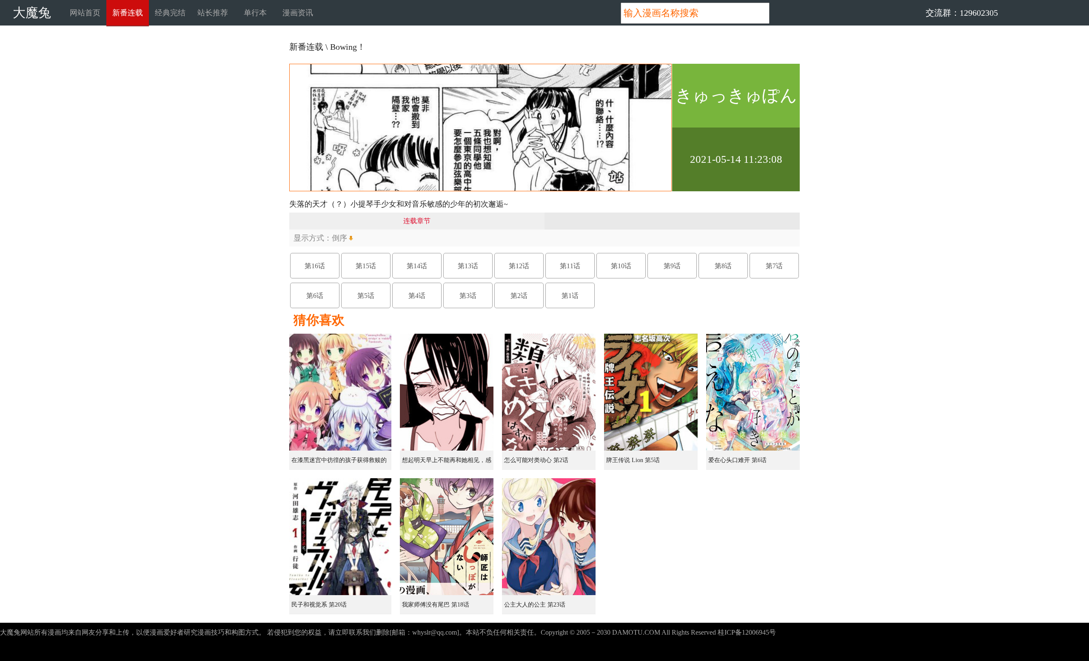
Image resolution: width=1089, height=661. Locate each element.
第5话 (365, 295)
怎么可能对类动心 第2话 (536, 460)
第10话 (621, 266)
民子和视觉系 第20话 (319, 604)
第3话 (467, 295)
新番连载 (127, 13)
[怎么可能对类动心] (549, 392)
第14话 (417, 266)
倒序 (339, 238)
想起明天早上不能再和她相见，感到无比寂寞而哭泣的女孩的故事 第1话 (447, 463)
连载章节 (416, 220)
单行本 (255, 13)
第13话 (468, 266)
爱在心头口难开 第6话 (737, 460)
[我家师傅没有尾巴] (446, 536)
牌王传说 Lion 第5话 (633, 460)
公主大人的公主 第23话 (534, 604)
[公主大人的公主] (549, 536)
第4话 (416, 295)
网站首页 (85, 13)
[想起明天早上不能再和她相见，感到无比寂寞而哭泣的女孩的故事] (446, 392)
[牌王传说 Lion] (651, 392)
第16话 (315, 266)
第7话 (774, 266)
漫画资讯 (297, 13)
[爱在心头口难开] (753, 392)
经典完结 (170, 13)
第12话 (519, 266)
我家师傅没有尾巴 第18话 (435, 604)
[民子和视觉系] (340, 536)
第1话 (570, 295)
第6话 (314, 295)
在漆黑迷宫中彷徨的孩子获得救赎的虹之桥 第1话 (339, 463)
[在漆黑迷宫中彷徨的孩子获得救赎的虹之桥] (340, 392)
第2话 (518, 295)
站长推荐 (212, 13)
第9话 (672, 266)
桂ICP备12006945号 (747, 632)
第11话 (570, 266)
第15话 (366, 266)
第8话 (723, 266)
